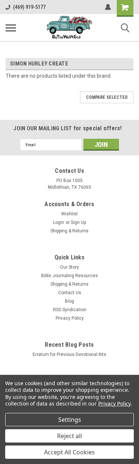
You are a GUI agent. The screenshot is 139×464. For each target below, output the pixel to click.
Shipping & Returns (69, 230)
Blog (69, 301)
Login (58, 222)
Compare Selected (107, 97)
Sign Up (78, 222)
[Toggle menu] (11, 28)
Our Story (69, 267)
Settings (69, 420)
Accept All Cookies (69, 452)
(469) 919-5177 (29, 7)
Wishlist (69, 213)
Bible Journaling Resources (69, 275)
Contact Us (69, 292)
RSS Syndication (69, 309)
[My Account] (108, 7)
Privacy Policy (70, 318)
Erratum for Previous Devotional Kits (69, 354)
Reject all (69, 436)
